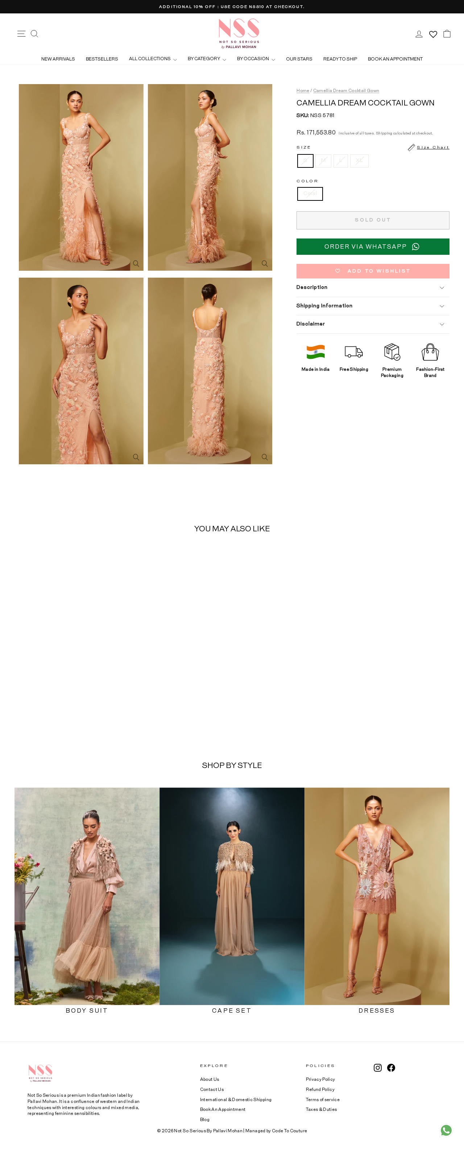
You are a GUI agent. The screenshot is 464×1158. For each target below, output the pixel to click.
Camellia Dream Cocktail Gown (346, 90)
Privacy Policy (320, 1079)
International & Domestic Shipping (236, 1099)
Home (303, 90)
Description (312, 287)
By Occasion (253, 59)
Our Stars (299, 59)
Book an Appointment (395, 59)
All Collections (150, 59)
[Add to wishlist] (108, 560)
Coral (310, 193)
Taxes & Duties (321, 1109)
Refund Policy (320, 1089)
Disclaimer (311, 324)
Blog (205, 1119)
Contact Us (212, 1089)
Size (373, 147)
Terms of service (323, 1099)
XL (359, 160)
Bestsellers (102, 59)
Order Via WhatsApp (365, 247)
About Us (209, 1079)
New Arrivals (58, 59)
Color (308, 181)
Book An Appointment (223, 1109)
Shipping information (325, 305)
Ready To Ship (340, 59)
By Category (204, 59)
